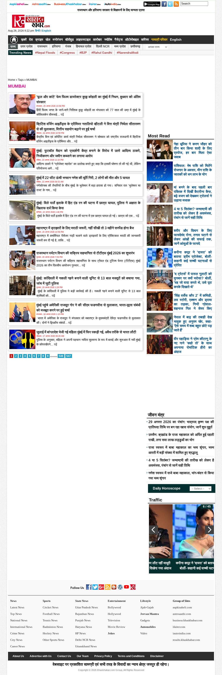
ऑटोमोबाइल (132, 39)
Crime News (17, 633)
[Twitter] (95, 588)
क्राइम (39, 39)
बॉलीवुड (69, 39)
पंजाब (68, 46)
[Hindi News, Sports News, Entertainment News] (14, 39)
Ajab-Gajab (147, 607)
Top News (16, 613)
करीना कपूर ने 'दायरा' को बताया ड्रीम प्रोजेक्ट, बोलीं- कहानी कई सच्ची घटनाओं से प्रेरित (181, 565)
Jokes (111, 633)
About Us (18, 656)
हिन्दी (37, 30)
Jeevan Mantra (149, 613)
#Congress (67, 52)
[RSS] (107, 588)
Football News (51, 613)
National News (18, 620)
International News (21, 626)
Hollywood (114, 613)
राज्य (13, 46)
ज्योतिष (108, 39)
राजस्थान (42, 46)
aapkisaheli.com (182, 607)
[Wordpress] (120, 588)
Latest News (17, 607)
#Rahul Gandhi (101, 52)
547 (68, 356)
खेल (48, 39)
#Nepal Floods (45, 52)
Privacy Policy (103, 656)
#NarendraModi (127, 52)
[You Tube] (126, 588)
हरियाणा (56, 46)
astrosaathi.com (182, 613)
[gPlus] (101, 588)
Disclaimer (157, 656)
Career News (17, 646)
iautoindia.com (182, 633)
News (13, 601)
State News (81, 601)
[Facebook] (88, 588)
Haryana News (83, 626)
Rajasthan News (84, 613)
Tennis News (50, 620)
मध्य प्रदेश (120, 46)
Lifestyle (145, 601)
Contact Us (64, 656)
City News (16, 639)
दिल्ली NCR (102, 46)
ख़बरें (24, 39)
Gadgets (145, 620)
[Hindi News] (31, 26)
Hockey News (51, 633)
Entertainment (117, 601)
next (209, 529)
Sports (47, 601)
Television (114, 620)
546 (61, 356)
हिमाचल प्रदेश (83, 46)
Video (143, 633)
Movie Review (116, 626)
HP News (80, 633)
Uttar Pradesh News (86, 607)
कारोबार (97, 39)
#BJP (83, 52)
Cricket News (50, 607)
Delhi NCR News (85, 639)
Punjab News (82, 620)
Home (11, 79)
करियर (145, 39)
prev (153, 529)
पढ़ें (62, 114)
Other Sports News (53, 639)
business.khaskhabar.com (187, 620)
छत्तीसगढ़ (135, 46)
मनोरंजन (58, 39)
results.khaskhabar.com (186, 639)
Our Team (83, 656)
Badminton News (53, 626)
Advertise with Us (41, 656)
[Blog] (114, 588)
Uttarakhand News (86, 646)
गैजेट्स (118, 39)
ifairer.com (179, 626)
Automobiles (148, 626)
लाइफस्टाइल (83, 39)
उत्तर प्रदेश (26, 46)
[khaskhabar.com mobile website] (132, 588)
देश (31, 39)
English (46, 30)
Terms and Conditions (131, 656)
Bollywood (114, 607)
